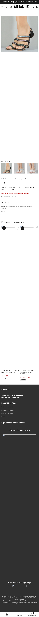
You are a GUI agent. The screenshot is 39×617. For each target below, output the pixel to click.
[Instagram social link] (6, 428)
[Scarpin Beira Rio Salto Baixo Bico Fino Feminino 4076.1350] (10, 297)
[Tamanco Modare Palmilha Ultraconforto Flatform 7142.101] (29, 297)
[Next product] (7, 183)
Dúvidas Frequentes (7, 413)
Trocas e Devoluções (7, 407)
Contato (3, 417)
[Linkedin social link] (16, 211)
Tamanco (4, 209)
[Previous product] (2, 183)
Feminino (23, 206)
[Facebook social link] (7, 211)
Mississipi (25, 179)
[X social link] (10, 211)
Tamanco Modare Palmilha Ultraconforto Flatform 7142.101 (27, 372)
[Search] (11, 7)
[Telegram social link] (22, 211)
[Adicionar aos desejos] (16, 228)
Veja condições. (22, 3)
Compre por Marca (14, 179)
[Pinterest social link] (13, 211)
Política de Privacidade (7, 410)
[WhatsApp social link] (19, 211)
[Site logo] (21, 7)
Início (3, 179)
